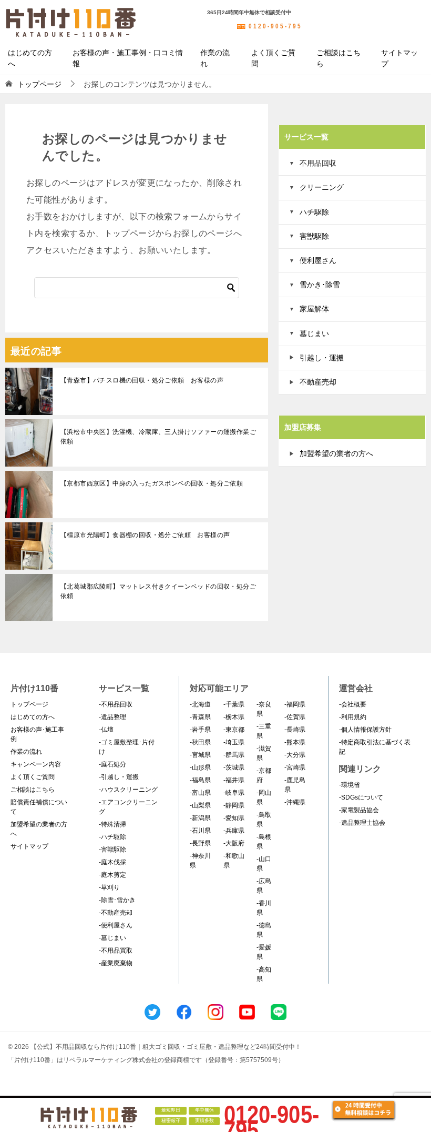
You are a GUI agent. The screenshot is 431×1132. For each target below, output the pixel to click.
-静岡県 (233, 805)
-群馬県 (233, 755)
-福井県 (233, 780)
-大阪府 (233, 843)
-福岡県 (294, 704)
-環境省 (349, 785)
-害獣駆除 (112, 849)
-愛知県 (233, 818)
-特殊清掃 (112, 824)
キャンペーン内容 (36, 764)
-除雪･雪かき (117, 900)
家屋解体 (314, 309)
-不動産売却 (115, 912)
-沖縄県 (294, 802)
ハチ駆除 (314, 212)
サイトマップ (399, 58)
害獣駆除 (314, 236)
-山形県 (200, 767)
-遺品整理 (112, 717)
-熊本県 (294, 742)
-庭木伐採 (112, 862)
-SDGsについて (361, 797)
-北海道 (200, 704)
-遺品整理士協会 (362, 822)
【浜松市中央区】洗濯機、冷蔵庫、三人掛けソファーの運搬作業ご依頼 (158, 436)
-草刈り (109, 887)
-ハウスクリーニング (128, 789)
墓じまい (314, 333)
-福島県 (200, 780)
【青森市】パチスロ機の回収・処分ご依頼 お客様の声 (141, 380)
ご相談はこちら (338, 58)
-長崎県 (294, 729)
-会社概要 (352, 704)
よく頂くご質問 (273, 58)
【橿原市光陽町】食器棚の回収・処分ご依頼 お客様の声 (145, 535)
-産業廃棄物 (115, 963)
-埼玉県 (233, 742)
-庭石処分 (112, 764)
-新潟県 (200, 818)
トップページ (29, 704)
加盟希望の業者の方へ (336, 453)
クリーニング (322, 187)
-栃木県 (233, 717)
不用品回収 (318, 163)
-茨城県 (233, 767)
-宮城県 (200, 755)
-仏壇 (106, 729)
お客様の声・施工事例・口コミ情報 (128, 58)
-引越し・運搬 (119, 777)
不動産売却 (318, 382)
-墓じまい (112, 938)
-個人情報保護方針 (365, 729)
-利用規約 (352, 717)
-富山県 (200, 792)
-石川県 (200, 830)
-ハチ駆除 (112, 837)
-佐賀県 (294, 717)
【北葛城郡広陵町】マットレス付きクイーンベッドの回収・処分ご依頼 (158, 591)
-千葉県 (233, 704)
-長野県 (200, 843)
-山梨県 (200, 805)
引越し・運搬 (322, 357)
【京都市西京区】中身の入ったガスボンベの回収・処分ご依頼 (151, 483)
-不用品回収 (115, 704)
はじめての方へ (30, 58)
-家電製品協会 (359, 810)
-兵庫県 (233, 830)
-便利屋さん (115, 925)
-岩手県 (200, 729)
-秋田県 (200, 742)
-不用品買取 (115, 950)
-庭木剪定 (112, 874)
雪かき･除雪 (320, 284)
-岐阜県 (233, 792)
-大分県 (294, 755)
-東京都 (233, 729)
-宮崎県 (294, 767)
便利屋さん (318, 260)
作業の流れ (215, 58)
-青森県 (200, 717)
